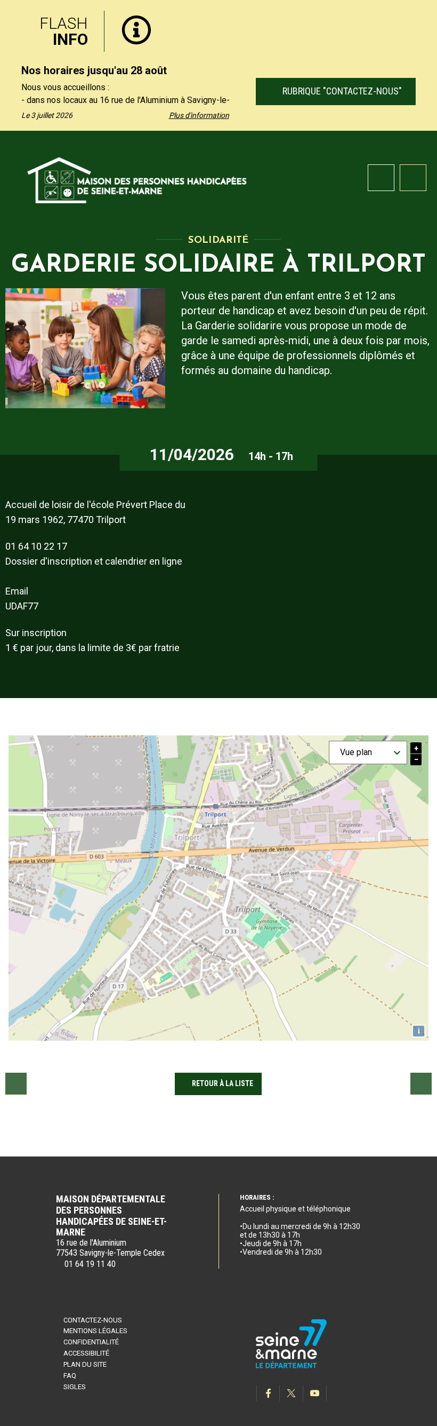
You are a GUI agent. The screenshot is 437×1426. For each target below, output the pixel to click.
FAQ (69, 1376)
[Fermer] (421, 18)
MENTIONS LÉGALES (95, 1331)
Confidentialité (91, 1342)
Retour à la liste (222, 1083)
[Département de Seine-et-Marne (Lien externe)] (291, 1366)
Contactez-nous (92, 1320)
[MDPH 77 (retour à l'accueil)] (137, 178)
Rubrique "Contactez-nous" (340, 91)
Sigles (74, 1387)
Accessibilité (86, 1353)
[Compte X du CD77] (291, 1393)
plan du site (85, 1364)
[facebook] (268, 1393)
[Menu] (413, 177)
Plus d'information (199, 115)
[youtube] (315, 1393)
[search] (381, 177)
